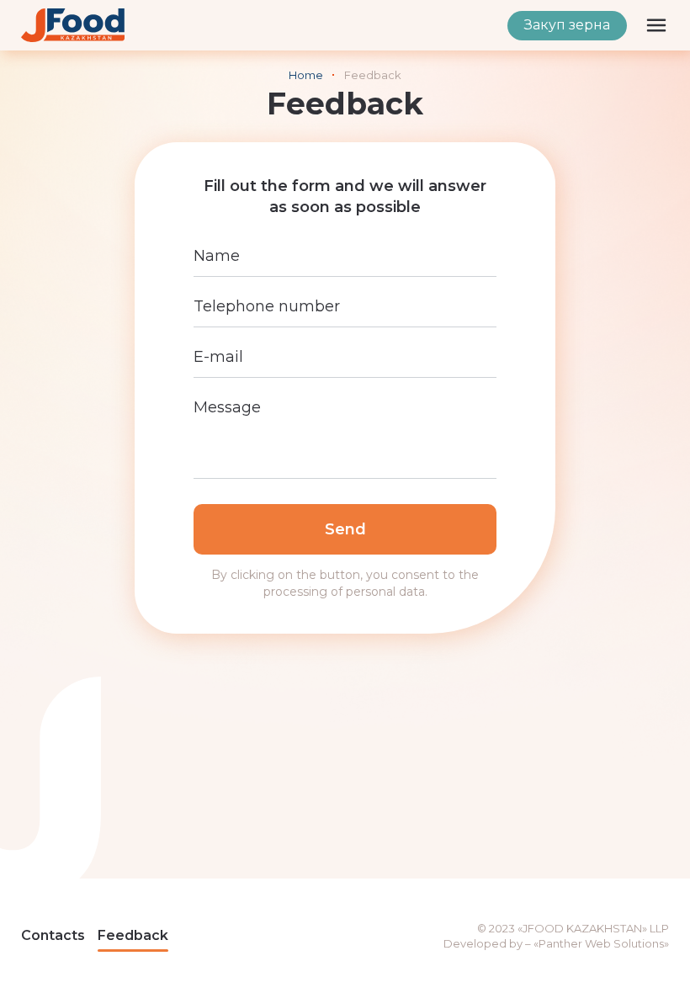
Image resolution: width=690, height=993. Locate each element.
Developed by (483, 943)
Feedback (133, 935)
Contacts (53, 935)
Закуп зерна (567, 25)
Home (306, 75)
